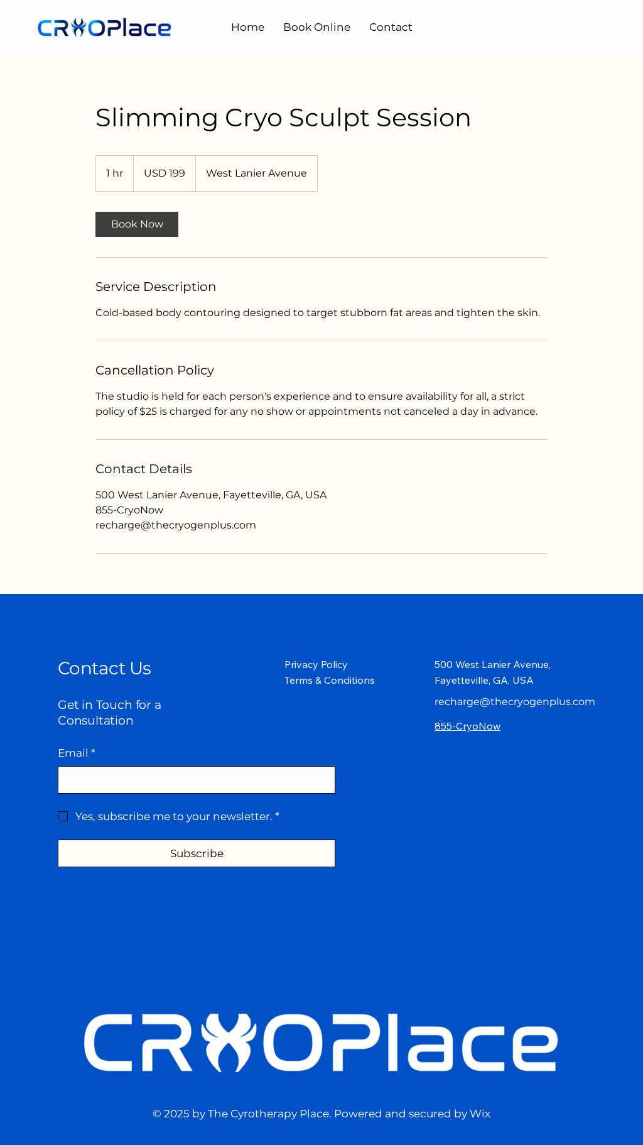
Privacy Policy (316, 664)
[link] (136, 224)
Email (76, 753)
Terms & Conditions (329, 680)
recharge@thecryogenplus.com (515, 702)
